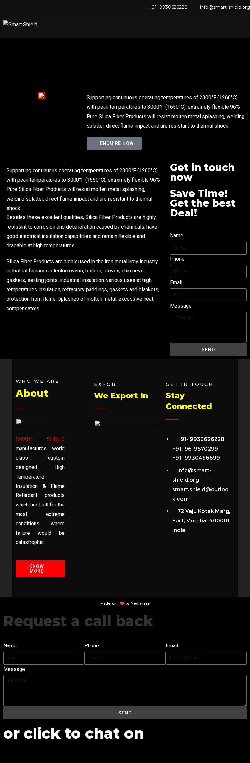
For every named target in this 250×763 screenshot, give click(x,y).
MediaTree (140, 603)
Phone (177, 259)
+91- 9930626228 (168, 7)
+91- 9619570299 (195, 449)
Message (181, 306)
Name (176, 235)
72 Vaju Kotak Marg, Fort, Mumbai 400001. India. (201, 520)
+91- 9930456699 (196, 458)
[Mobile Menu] (245, 24)
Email (176, 282)
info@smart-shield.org (225, 7)
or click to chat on (73, 733)
